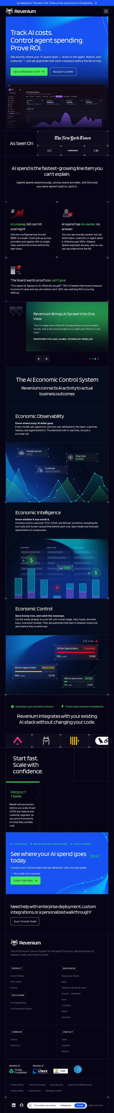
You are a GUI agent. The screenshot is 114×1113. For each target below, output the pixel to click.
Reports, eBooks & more (74, 987)
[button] (105, 11)
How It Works (17, 975)
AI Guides (66, 1005)
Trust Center (34, 1090)
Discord (65, 1051)
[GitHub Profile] (22, 1105)
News (64, 1011)
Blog (64, 981)
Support (66, 1045)
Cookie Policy (17, 1090)
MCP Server (16, 981)
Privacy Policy (17, 1084)
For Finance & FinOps (21, 1008)
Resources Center (70, 975)
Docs (64, 999)
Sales (64, 1039)
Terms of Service (37, 1084)
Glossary (66, 1017)
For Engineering (18, 1002)
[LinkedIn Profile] (14, 1105)
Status (14, 1039)
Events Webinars (71, 993)
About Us (15, 1045)
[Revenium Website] (21, 11)
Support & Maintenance (80, 1084)
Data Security (56, 1084)
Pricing (14, 987)
